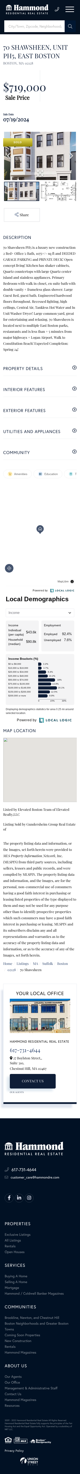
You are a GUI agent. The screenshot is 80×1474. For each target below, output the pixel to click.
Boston (62, 963)
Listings (23, 963)
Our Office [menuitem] (12, 1382)
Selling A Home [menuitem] (16, 1282)
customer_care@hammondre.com (35, 1177)
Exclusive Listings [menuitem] (18, 1234)
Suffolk (47, 963)
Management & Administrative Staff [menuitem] (31, 1388)
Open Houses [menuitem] (15, 1252)
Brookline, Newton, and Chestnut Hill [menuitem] (32, 1317)
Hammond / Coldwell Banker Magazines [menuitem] (34, 1293)
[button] (70, 26)
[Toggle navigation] (69, 9)
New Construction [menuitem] (18, 1341)
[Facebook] (9, 1198)
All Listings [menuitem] (13, 1240)
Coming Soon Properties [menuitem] (22, 1335)
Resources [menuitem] (12, 1405)
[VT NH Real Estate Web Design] (40, 1461)
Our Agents (17, 1092)
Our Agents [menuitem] (13, 1376)
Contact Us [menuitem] (13, 1394)
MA (35, 963)
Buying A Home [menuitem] (16, 1276)
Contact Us (33, 1081)
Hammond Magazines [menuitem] (20, 1352)
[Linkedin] (19, 1198)
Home (7, 963)
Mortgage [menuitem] (12, 1287)
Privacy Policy (14, 1451)
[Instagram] (29, 1198)
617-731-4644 (57, 9)
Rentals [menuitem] (10, 1246)
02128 (11, 970)
